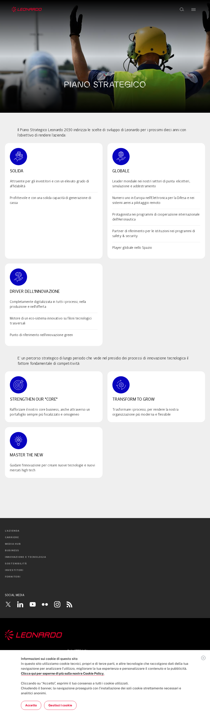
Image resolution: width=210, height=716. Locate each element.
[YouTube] (33, 604)
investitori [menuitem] (14, 570)
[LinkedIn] (20, 604)
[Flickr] (45, 604)
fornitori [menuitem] (12, 577)
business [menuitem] (12, 550)
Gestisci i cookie (60, 705)
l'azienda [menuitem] (12, 531)
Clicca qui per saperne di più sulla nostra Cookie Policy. (62, 673)
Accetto (31, 705)
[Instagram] (57, 604)
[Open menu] (193, 9)
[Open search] (182, 9)
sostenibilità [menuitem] (16, 564)
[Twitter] (8, 604)
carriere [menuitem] (12, 537)
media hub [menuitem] (13, 544)
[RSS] (69, 604)
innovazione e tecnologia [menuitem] (25, 557)
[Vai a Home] (105, 635)
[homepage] (27, 9)
